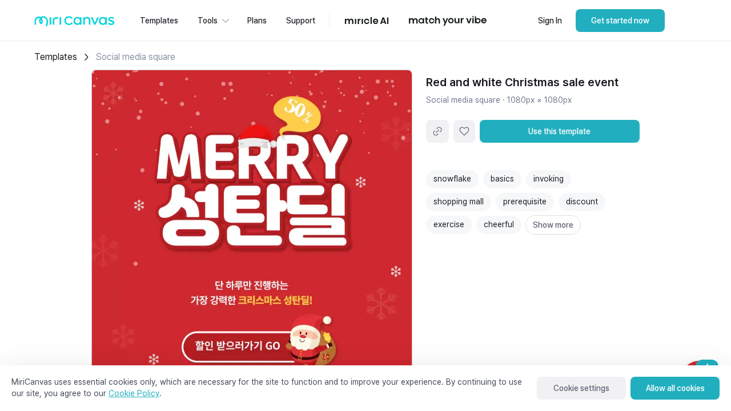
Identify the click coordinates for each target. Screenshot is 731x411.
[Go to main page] (74, 24)
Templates (55, 56)
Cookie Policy (134, 393)
